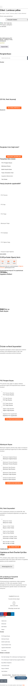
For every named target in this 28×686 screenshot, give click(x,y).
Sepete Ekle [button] (4, 46)
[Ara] (27, 58)
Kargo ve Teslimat (5, 668)
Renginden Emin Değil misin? (9, 147)
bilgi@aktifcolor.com (14, 596)
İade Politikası (4, 671)
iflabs (24, 685)
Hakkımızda (3, 620)
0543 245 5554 (14, 605)
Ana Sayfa (2, 13)
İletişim (2, 629)
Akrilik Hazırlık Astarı (6, 169)
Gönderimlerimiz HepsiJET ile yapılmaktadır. (11, 270)
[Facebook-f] (2, 614)
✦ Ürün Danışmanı (21, 678)
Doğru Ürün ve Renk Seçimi (4, 310)
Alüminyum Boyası (6, 166)
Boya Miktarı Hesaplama (6, 662)
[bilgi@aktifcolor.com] (14, 593)
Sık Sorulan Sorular (5, 665)
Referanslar (3, 623)
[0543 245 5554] (14, 603)
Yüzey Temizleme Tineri (7, 172)
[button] (1, 7)
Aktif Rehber (4, 626)
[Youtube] (5, 614)
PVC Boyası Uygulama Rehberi (6, 273)
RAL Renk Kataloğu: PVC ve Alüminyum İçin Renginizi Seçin (13, 657)
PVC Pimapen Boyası (6, 163)
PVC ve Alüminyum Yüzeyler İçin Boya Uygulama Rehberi (12, 659)
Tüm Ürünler (4, 179)
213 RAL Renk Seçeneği (8, 99)
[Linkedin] (12, 614)
